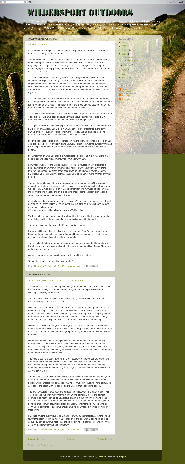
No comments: (74, 266)
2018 (124, 46)
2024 (124, 42)
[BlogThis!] (88, 266)
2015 (124, 70)
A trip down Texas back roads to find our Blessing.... (58, 280)
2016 (124, 54)
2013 (124, 78)
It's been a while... (38, 44)
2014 (124, 74)
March (127, 65)
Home (71, 439)
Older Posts (104, 439)
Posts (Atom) (47, 445)
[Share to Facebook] (93, 266)
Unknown (125, 95)
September (129, 57)
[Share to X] (91, 266)
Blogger (122, 457)
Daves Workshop (126, 90)
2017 (124, 50)
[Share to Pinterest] (96, 266)
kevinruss (102, 457)
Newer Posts (36, 439)
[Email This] (85, 266)
